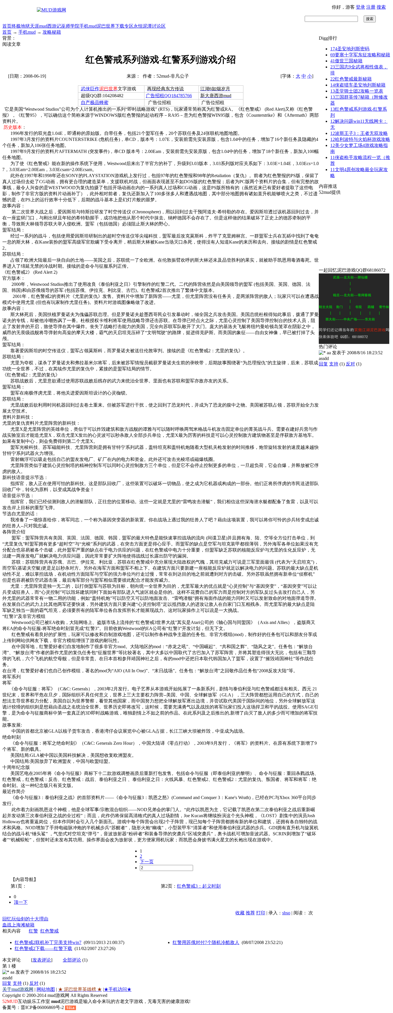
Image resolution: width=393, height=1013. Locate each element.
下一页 (147, 861)
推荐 (250, 912)
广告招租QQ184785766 (169, 95)
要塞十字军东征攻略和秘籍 (360, 54)
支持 (17, 983)
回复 (7, 983)
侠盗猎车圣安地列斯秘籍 (358, 85)
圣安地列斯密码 (349, 48)
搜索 (381, 7)
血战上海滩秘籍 (18, 924)
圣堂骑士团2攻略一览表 (356, 91)
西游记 (54, 26)
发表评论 (42, 960)
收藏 (240, 912)
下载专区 (124, 26)
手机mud (88, 26)
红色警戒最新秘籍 (351, 78)
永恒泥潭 (142, 26)
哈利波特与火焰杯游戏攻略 (360, 139)
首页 (7, 26)
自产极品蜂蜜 (94, 102)
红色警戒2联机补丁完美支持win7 (48, 942)
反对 (34, 983)
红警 (33, 930)
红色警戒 (49, 930)
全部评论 (72, 960)
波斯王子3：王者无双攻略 (359, 133)
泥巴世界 (106, 26)
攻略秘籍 (52, 32)
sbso (286, 912)
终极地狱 (21, 26)
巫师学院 (70, 26)
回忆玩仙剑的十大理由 (25, 918)
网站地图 (46, 989)
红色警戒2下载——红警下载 (43, 948)
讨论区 (159, 26)
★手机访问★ (117, 989)
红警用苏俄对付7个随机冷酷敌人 (206, 942)
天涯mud (38, 26)
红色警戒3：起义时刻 (199, 886)
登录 (360, 7)
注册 (370, 7)
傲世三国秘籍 (346, 60)
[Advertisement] (355, 231)
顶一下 (21, 902)
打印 (260, 912)
